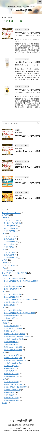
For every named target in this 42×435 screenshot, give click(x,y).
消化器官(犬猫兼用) (11, 344)
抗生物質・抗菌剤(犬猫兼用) (14, 339)
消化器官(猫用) (9, 395)
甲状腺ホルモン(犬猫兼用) (13, 347)
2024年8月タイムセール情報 (27, 136)
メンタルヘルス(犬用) (11, 355)
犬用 (4, 234)
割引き (17, 41)
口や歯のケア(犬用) (11, 242)
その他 (4, 260)
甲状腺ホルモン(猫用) (11, 398)
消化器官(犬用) (9, 371)
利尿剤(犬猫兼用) (10, 331)
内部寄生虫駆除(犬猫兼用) (13, 286)
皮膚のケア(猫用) (10, 318)
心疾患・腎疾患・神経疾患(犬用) (15, 360)
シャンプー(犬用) (10, 236)
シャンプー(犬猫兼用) (11, 220)
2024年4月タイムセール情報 (27, 33)
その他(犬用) (8, 270)
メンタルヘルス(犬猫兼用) (13, 328)
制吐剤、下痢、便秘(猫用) (13, 384)
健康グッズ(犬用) (10, 239)
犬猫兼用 (6, 218)
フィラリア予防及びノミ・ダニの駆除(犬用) (19, 299)
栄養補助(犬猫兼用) (11, 342)
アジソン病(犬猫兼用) (11, 326)
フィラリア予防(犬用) (11, 297)
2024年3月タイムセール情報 (27, 167)
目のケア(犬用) (9, 244)
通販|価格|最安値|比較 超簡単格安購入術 (21, 425)
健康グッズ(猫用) (10, 255)
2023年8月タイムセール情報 (27, 90)
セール (32, 69)
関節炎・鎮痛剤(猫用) (11, 400)
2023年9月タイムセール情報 (27, 62)
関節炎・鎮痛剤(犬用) (11, 376)
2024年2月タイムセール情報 (27, 182)
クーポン (26, 39)
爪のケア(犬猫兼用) (11, 226)
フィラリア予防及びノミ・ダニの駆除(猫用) (19, 313)
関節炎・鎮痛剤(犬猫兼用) (13, 350)
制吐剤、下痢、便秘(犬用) (13, 358)
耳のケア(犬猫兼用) (11, 231)
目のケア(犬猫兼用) (11, 228)
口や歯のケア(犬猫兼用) (12, 223)
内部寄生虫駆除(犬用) (11, 302)
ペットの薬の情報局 (21, 10)
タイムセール (34, 39)
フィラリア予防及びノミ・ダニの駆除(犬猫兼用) (21, 281)
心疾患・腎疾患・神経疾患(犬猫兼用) (17, 336)
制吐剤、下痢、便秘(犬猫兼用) (14, 334)
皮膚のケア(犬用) (10, 305)
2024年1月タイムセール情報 (27, 198)
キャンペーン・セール (11, 213)
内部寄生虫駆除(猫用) (11, 315)
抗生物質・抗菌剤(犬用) (12, 363)
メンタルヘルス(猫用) (11, 382)
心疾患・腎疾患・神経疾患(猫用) (15, 387)
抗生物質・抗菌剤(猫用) (12, 390)
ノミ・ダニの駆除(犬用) (12, 294)
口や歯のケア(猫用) (11, 257)
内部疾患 (5, 321)
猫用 (4, 250)
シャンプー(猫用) (10, 252)
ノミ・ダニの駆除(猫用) (12, 310)
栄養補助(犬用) (9, 368)
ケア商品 (5, 215)
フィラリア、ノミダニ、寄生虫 (14, 273)
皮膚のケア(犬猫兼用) (11, 289)
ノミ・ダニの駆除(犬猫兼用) (14, 278)
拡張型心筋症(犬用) (11, 366)
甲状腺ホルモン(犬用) (11, 374)
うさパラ (19, 39)
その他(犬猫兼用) (10, 265)
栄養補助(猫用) (9, 392)
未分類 (4, 403)
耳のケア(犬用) (9, 247)
